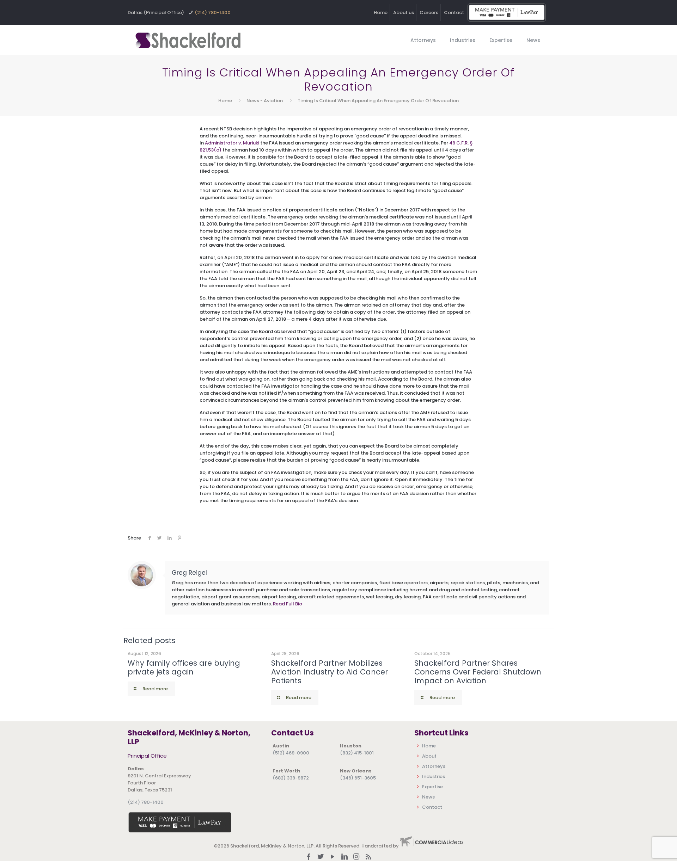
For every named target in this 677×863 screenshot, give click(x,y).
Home (381, 12)
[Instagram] (356, 857)
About (429, 756)
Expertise (432, 786)
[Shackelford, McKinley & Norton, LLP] (187, 40)
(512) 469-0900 (291, 753)
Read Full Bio (287, 603)
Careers (429, 12)
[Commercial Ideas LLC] (431, 846)
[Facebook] (308, 857)
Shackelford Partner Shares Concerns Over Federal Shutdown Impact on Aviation (477, 672)
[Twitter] (320, 857)
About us (403, 12)
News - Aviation (264, 100)
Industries (433, 776)
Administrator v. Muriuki (232, 143)
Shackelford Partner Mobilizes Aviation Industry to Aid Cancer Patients (329, 672)
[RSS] (368, 857)
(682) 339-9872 (291, 778)
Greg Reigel (189, 572)
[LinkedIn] (344, 857)
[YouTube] (332, 857)
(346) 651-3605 (358, 778)
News (428, 797)
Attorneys (433, 766)
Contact (454, 12)
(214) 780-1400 (213, 12)
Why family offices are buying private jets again (184, 667)
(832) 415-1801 (357, 753)
